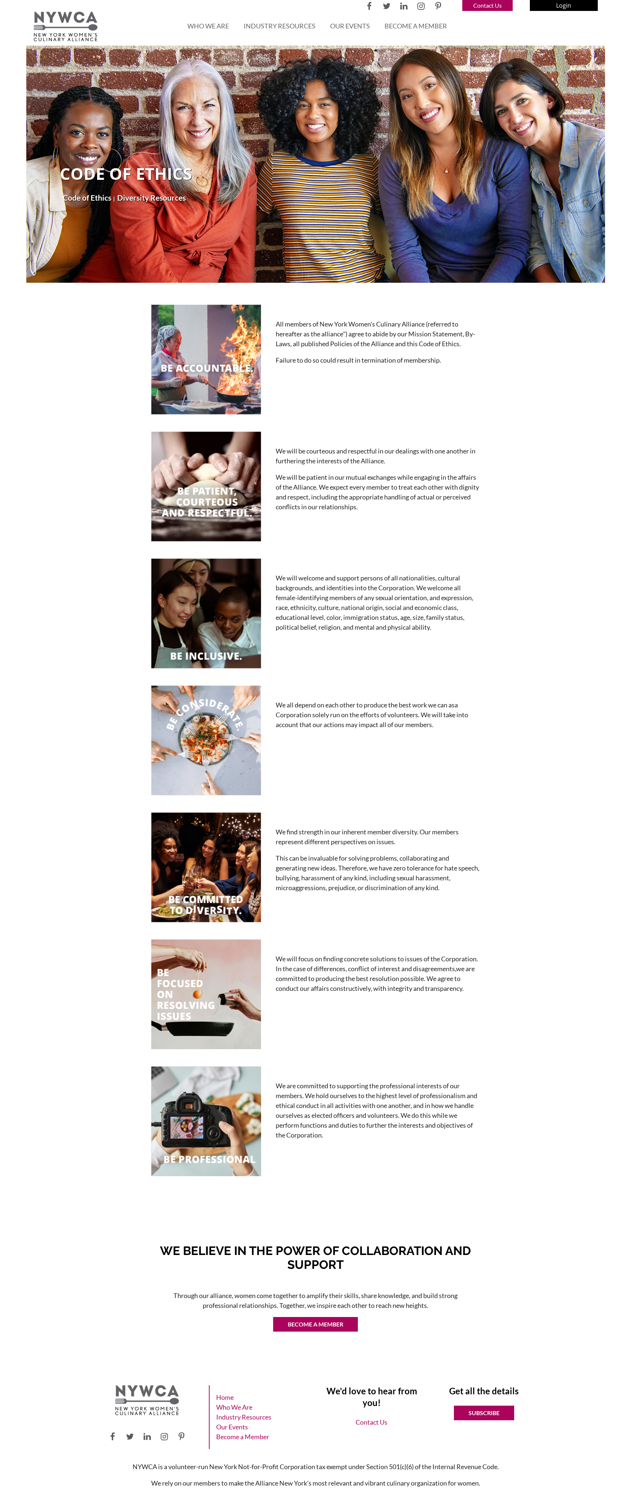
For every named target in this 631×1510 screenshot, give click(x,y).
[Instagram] (421, 6)
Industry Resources (243, 1417)
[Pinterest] (438, 6)
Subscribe (484, 1412)
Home (225, 1397)
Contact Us (487, 5)
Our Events (232, 1427)
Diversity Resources (151, 197)
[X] (386, 6)
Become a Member (315, 1324)
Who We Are (234, 1407)
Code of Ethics (87, 197)
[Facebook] (369, 6)
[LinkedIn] (403, 6)
